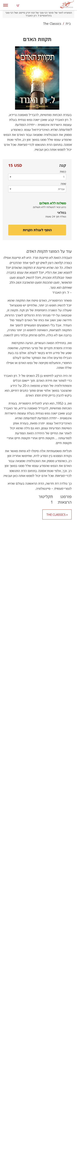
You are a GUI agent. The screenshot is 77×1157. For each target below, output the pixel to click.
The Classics (52, 23)
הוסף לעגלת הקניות (37, 230)
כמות (63, 171)
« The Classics (57, 515)
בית (68, 23)
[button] (37, 78)
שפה (63, 184)
